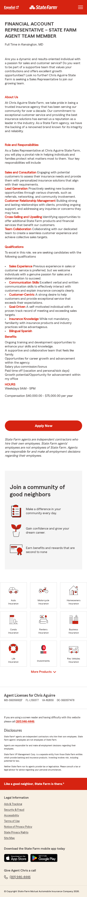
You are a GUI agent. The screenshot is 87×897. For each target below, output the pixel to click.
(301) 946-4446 (25, 721)
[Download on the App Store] (16, 858)
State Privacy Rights (16, 832)
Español (9, 7)
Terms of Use (12, 821)
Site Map (9, 838)
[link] (44, 7)
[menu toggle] (80, 7)
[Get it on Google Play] (43, 858)
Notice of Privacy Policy (18, 826)
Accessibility (11, 815)
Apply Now (43, 426)
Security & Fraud (14, 809)
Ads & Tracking (13, 804)
